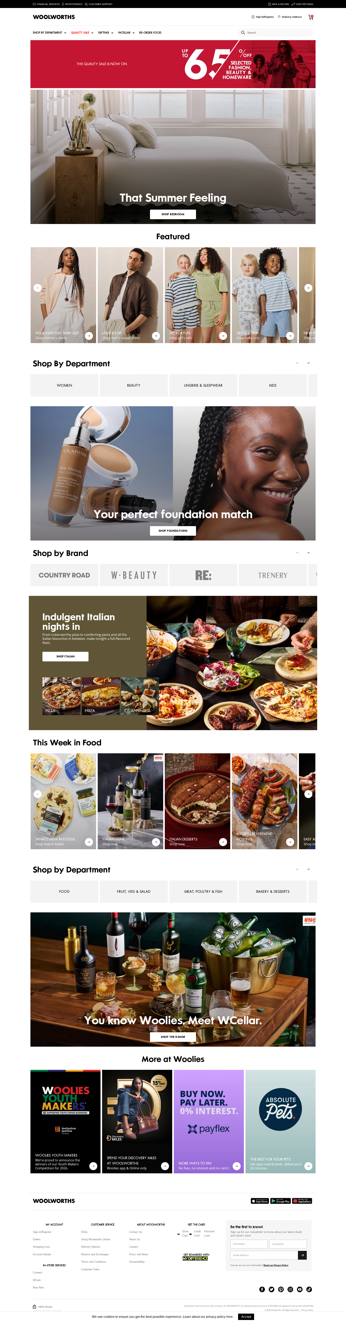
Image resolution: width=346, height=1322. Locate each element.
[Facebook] (264, 1290)
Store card (185, 1233)
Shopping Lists (41, 1246)
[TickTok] (311, 1290)
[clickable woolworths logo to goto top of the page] (54, 1201)
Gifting (103, 32)
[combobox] (278, 33)
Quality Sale (80, 32)
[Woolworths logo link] (54, 17)
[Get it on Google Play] (281, 1201)
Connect (37, 1272)
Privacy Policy (307, 1310)
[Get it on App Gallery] (302, 1201)
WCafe (37, 1280)
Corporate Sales (90, 1269)
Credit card (197, 1233)
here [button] (229, 1316)
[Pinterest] (283, 1290)
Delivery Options (90, 1246)
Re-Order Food (150, 32)
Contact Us (135, 1231)
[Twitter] (273, 1290)
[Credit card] (190, 1234)
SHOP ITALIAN (65, 656)
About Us (134, 1239)
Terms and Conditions (93, 1261)
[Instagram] (292, 1290)
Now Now (38, 1287)
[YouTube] (301, 1290)
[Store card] (178, 1234)
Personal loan (209, 1233)
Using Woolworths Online (95, 1239)
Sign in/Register (42, 1231)
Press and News (138, 1254)
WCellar (124, 32)
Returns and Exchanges (95, 1254)
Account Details (42, 1254)
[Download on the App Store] (260, 1201)
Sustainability (137, 1261)
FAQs (84, 1231)
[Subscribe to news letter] (302, 1255)
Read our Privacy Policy (276, 1265)
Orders (37, 1239)
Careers (133, 1246)
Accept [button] (246, 1316)
